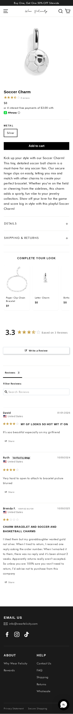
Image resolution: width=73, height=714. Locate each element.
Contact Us (44, 663)
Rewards (9, 670)
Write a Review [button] (38, 350)
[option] (36, 53)
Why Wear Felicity (15, 663)
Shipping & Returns (36, 238)
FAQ (39, 670)
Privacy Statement (14, 708)
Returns (41, 684)
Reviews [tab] (10, 372)
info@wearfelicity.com (23, 623)
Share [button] (11, 441)
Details (36, 223)
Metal (8, 125)
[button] (60, 11)
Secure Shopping (37, 708)
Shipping (42, 677)
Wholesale (44, 691)
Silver (10, 133)
